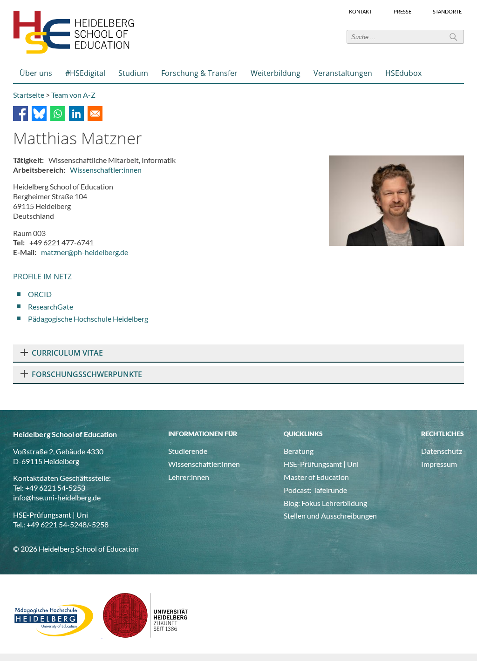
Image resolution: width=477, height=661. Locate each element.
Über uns (36, 73)
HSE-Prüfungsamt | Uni (321, 463)
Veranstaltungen (342, 73)
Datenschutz (441, 450)
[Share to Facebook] (20, 113)
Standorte (447, 11)
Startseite (28, 94)
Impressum (439, 463)
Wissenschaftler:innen (106, 169)
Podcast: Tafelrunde (315, 490)
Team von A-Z (73, 94)
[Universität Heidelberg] (145, 635)
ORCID (40, 294)
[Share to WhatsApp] (57, 113)
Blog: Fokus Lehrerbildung (325, 503)
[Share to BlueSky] (39, 113)
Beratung (298, 450)
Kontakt (360, 11)
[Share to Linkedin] (76, 113)
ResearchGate (50, 306)
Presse (402, 11)
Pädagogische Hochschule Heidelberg (88, 318)
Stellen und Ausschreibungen (330, 515)
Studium (133, 73)
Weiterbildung (275, 73)
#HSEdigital (85, 73)
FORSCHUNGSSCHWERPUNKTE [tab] (87, 374)
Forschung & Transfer (199, 73)
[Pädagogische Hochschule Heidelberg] (57, 635)
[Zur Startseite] (73, 51)
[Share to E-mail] (95, 113)
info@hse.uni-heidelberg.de (57, 497)
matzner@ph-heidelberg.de (84, 252)
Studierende (187, 450)
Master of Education (316, 476)
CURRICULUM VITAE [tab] (67, 353)
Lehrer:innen (188, 476)
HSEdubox (403, 73)
